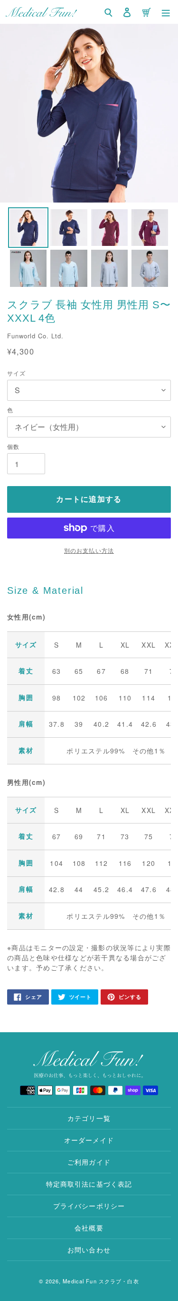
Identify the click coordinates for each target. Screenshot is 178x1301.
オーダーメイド (89, 1140)
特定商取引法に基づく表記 (89, 1184)
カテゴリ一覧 (89, 1118)
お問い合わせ (89, 1249)
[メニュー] (166, 12)
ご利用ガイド (89, 1162)
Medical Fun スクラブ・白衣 (101, 1281)
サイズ (16, 373)
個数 (13, 446)
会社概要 (89, 1227)
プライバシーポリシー (89, 1205)
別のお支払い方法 (89, 550)
